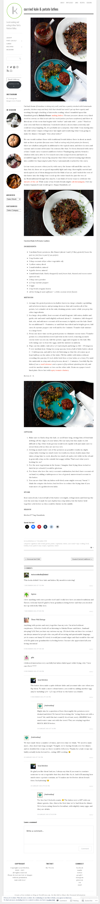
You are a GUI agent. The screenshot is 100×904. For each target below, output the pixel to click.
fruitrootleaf (49, 705)
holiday (26, 546)
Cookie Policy (51, 900)
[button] (59, 59)
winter (65, 544)
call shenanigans (78, 182)
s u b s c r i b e (14, 85)
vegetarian (58, 544)
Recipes (82, 3)
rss (80, 882)
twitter (79, 873)
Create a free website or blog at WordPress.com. (33, 895)
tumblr (79, 870)
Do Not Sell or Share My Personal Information (68, 895)
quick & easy (37, 546)
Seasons (89, 3)
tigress (33, 594)
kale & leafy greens (44, 544)
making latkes (57, 115)
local (30, 546)
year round (71, 544)
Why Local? (69, 3)
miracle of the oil (31, 182)
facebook (79, 868)
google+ (80, 875)
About (62, 3)
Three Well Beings (38, 619)
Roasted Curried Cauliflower (82, 559)
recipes (44, 546)
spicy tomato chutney (60, 370)
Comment (85, 849)
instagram (79, 877)
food (87, 544)
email (80, 885)
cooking (82, 544)
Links (76, 3)
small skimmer (46, 364)
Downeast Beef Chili (32, 559)
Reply (91, 586)
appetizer (34, 544)
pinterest (79, 880)
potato (53, 544)
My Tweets (50, 868)
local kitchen (30, 541)
